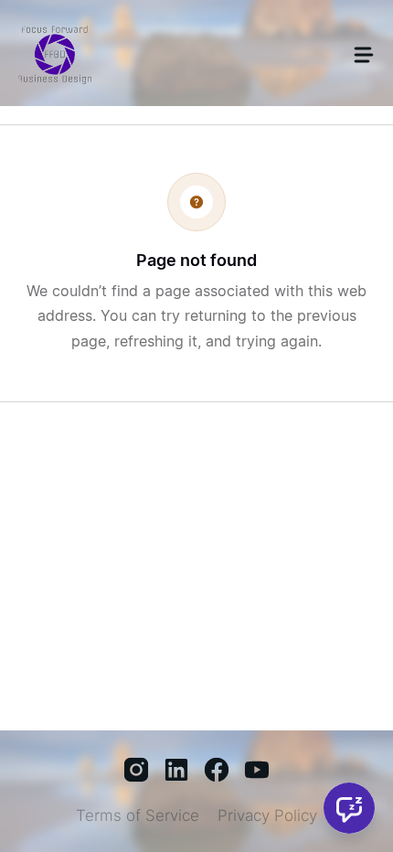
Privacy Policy (267, 815)
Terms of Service (137, 815)
